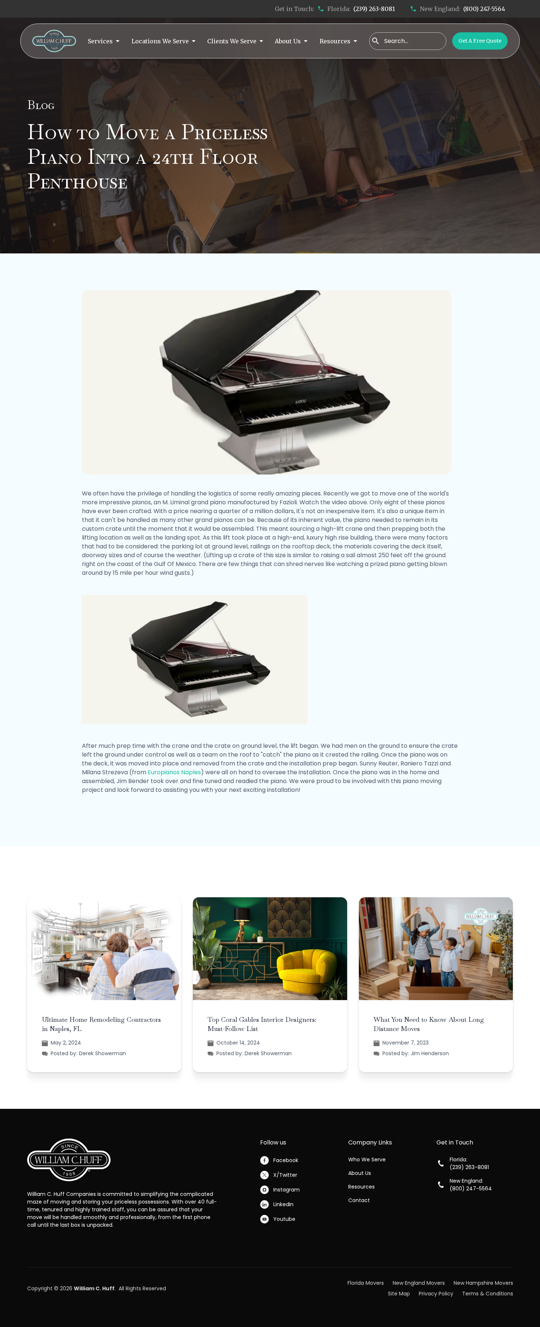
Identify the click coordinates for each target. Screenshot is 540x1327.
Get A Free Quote (479, 40)
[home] (54, 41)
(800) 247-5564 (484, 8)
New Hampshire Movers (483, 1283)
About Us (359, 1173)
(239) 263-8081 (374, 8)
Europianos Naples (174, 772)
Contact (359, 1200)
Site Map (399, 1293)
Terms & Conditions (487, 1293)
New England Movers (419, 1283)
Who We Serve (367, 1159)
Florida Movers (366, 1283)
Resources (361, 1186)
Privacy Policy (436, 1293)
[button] (103, 41)
